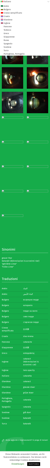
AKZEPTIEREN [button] (34, 464)
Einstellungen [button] (18, 464)
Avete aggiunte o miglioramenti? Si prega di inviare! (26, 440)
